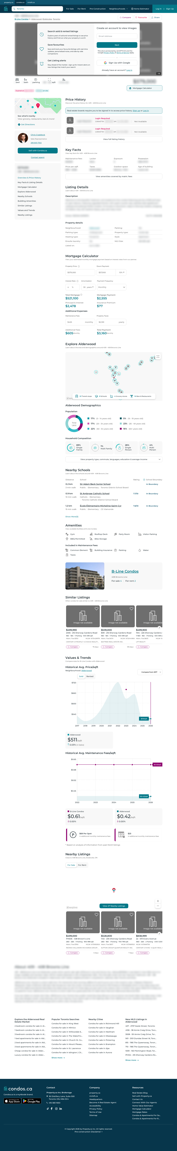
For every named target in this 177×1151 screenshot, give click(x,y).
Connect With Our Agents (144, 1102)
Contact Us (137, 1099)
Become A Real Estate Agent (102, 1102)
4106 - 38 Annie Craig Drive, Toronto (142, 1030)
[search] (37, 8)
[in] (57, 1109)
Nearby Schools (25, 196)
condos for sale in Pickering (101, 1040)
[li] (61, 1109)
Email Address (103, 35)
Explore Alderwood (27, 192)
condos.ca (20, 2)
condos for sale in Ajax (99, 1048)
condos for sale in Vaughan (101, 1028)
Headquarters (95, 1099)
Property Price (72, 266)
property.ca (8, 2)
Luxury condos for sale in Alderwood (32, 1055)
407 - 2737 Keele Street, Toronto (140, 1026)
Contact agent (37, 157)
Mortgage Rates (139, 1112)
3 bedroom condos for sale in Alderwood (34, 1034)
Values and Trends (26, 210)
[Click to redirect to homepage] (6, 8)
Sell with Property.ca (142, 1096)
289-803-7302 (36, 143)
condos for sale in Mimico (64, 1028)
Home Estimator (141, 9)
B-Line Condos (21, 19)
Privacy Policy (109, 53)
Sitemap (93, 1115)
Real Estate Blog (140, 1093)
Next (117, 45)
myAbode (21, 1094)
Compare (126, 17)
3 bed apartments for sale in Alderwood (33, 1047)
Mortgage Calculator (27, 187)
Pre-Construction (98, 9)
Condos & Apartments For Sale (146, 1115)
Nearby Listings (25, 215)
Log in (129, 70)
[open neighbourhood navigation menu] (127, 9)
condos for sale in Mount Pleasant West (70, 1044)
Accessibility (95, 1106)
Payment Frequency (105, 281)
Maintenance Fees (72, 316)
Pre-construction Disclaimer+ (88, 1132)
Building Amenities (27, 201)
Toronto (56, 19)
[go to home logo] (18, 1089)
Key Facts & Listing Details (30, 182)
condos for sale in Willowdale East (68, 1032)
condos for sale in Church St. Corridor (69, 1040)
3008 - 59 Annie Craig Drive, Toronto (142, 1034)
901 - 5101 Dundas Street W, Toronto (141, 1038)
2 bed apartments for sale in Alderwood (33, 1042)
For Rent (82, 9)
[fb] (52, 1109)
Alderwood (36, 19)
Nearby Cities (95, 1019)
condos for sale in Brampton (101, 1044)
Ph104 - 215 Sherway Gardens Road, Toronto (145, 1055)
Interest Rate (71, 281)
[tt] (48, 1109)
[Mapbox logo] (72, 398)
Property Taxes (102, 316)
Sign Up (170, 9)
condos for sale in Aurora (100, 1052)
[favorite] (96, 609)
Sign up (136, 110)
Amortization (86, 281)
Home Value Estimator (142, 1106)
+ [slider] (158, 679)
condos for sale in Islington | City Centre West (73, 1052)
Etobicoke (47, 19)
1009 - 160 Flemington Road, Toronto (142, 1051)
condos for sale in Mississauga (102, 1036)
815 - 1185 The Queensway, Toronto (141, 1042)
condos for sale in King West (65, 1023)
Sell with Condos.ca (38, 150)
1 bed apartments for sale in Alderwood (33, 1038)
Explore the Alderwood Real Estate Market (30, 1020)
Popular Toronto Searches (65, 1019)
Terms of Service (122, 53)
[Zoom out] (158, 905)
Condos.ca (8, 1094)
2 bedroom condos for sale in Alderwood (34, 1026)
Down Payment (103, 266)
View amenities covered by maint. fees (114, 176)
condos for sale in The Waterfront (67, 1036)
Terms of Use (95, 1112)
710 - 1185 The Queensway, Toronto (141, 1047)
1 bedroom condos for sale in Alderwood (33, 1030)
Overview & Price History (29, 178)
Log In (159, 9)
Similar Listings (25, 205)
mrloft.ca (31, 2)
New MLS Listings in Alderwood (136, 1020)
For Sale (70, 9)
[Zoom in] (158, 901)
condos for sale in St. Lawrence (66, 1048)
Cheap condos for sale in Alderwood (32, 1051)
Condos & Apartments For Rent (146, 1118)
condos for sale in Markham (101, 1032)
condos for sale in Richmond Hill (103, 1023)
